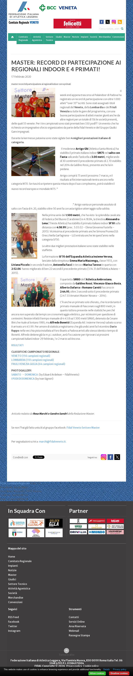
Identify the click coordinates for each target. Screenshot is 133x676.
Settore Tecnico (49, 38)
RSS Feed (13, 617)
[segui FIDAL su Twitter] (117, 457)
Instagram (14, 630)
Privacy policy (74, 666)
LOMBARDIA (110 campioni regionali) (32, 360)
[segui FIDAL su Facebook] (110, 457)
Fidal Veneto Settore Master (83, 427)
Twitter (12, 626)
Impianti (84, 37)
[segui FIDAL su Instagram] (103, 457)
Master (67, 37)
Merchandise (105, 37)
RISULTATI (17, 345)
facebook (102, 22)
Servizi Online (77, 621)
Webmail (74, 630)
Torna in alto (66, 654)
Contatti (74, 617)
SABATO (16, 374)
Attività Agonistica (37, 38)
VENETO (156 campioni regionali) (30, 355)
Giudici (59, 37)
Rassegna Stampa (79, 635)
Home (11, 556)
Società (93, 37)
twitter (108, 22)
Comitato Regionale (23, 38)
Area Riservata (77, 626)
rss (120, 22)
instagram (114, 22)
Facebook (13, 621)
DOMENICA (31, 374)
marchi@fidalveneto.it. (52, 441)
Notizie (75, 37)
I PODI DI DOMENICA (22, 378)
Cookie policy (90, 666)
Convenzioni (118, 37)
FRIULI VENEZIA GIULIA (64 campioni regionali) (38, 364)
